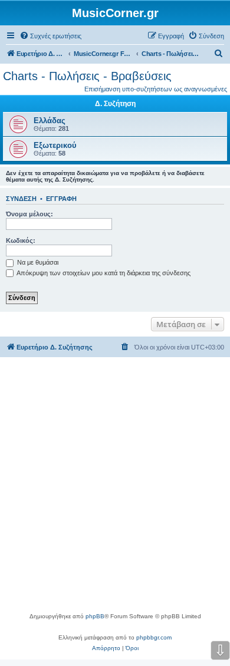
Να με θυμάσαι (36, 262)
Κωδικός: (20, 240)
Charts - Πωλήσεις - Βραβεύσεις (87, 76)
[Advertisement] (115, 490)
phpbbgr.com (154, 637)
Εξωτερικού (55, 145)
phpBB (95, 616)
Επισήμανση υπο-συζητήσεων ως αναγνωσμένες (155, 89)
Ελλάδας (49, 120)
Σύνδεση (21, 198)
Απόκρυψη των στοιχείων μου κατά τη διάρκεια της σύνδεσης (102, 272)
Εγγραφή (61, 198)
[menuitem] (50, 36)
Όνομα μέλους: (29, 213)
